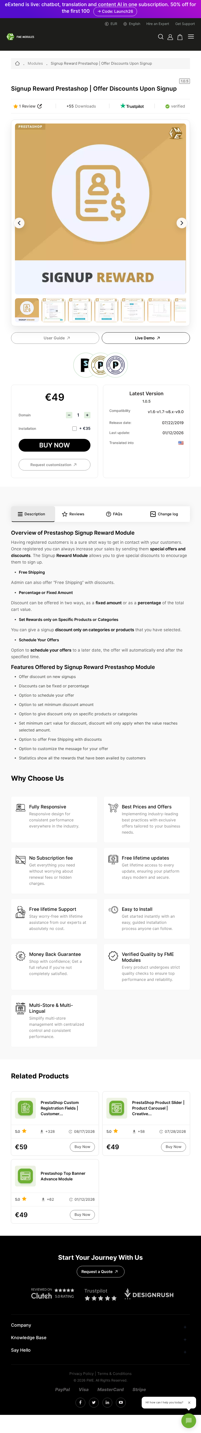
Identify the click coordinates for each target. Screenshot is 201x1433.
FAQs (117, 514)
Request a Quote (97, 1271)
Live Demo (145, 338)
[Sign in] (170, 37)
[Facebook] (80, 1402)
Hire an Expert (157, 24)
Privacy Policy (81, 1374)
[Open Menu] (191, 37)
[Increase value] (87, 415)
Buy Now (54, 445)
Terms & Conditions (114, 1374)
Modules (35, 63)
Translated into (121, 443)
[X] (94, 1402)
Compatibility (119, 410)
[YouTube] (121, 1402)
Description (35, 514)
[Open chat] (188, 1420)
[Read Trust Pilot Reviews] (132, 106)
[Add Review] (40, 106)
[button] (160, 37)
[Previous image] (19, 223)
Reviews (76, 514)
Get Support (185, 24)
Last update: (119, 432)
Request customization (50, 465)
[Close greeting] (189, 1403)
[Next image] (181, 223)
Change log (168, 514)
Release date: (120, 422)
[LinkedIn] (107, 1402)
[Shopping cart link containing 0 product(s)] (180, 37)
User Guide (54, 338)
